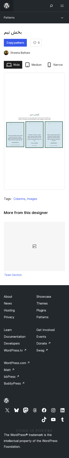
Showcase (43, 297)
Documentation (14, 337)
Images (32, 199)
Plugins (41, 310)
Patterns (9, 17)
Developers (12, 343)
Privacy (9, 317)
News (8, 303)
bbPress (11, 377)
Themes (42, 303)
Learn (8, 330)
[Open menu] (63, 6)
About (8, 297)
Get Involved (45, 330)
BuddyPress (14, 383)
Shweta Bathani (20, 52)
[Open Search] (51, 6)
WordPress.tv (15, 350)
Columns (19, 199)
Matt (9, 370)
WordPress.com (17, 363)
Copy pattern (15, 42)
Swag (42, 350)
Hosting (9, 310)
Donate (43, 343)
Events (41, 337)
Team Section (13, 274)
